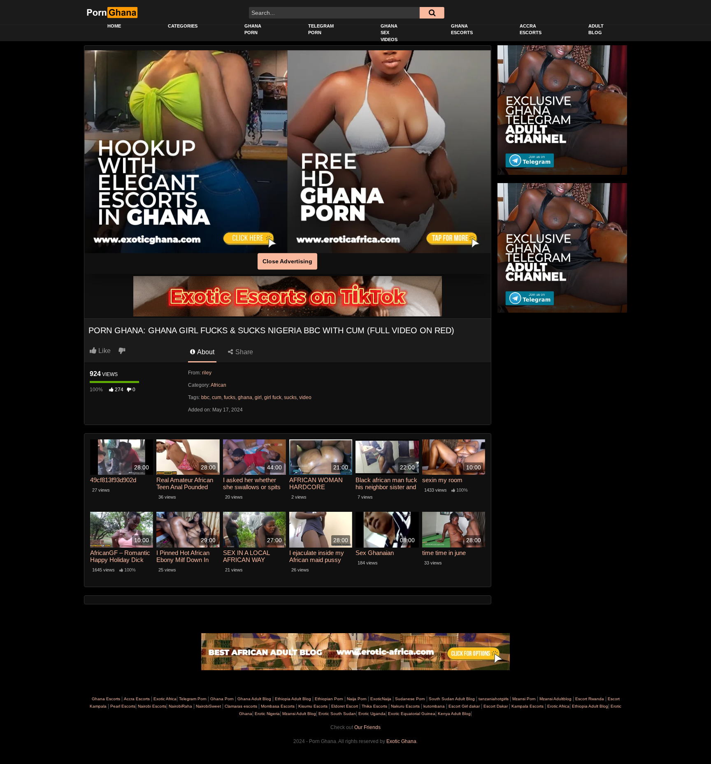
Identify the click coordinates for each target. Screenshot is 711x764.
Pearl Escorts (122, 706)
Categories (183, 25)
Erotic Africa (557, 706)
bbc (205, 397)
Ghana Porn (252, 29)
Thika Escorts (374, 706)
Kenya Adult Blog (454, 713)
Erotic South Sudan (336, 713)
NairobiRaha (180, 706)
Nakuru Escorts (405, 706)
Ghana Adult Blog (254, 699)
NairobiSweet (208, 706)
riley (206, 373)
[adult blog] (355, 652)
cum (216, 397)
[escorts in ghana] (186, 151)
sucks (290, 397)
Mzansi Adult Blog (298, 713)
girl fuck (272, 397)
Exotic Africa (165, 699)
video (305, 397)
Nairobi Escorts (152, 706)
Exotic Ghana (401, 741)
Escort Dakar (495, 706)
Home (114, 25)
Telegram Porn (321, 29)
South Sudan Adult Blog (452, 699)
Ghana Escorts (462, 29)
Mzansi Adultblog (555, 699)
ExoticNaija (380, 699)
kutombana (434, 706)
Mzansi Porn (524, 699)
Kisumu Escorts (313, 706)
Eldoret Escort (344, 706)
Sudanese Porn (410, 699)
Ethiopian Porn (329, 699)
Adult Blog (596, 29)
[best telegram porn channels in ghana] (562, 110)
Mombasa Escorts (278, 706)
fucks (229, 397)
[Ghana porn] (389, 151)
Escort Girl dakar (464, 706)
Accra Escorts (530, 29)
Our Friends (367, 727)
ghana (245, 397)
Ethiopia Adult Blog (293, 699)
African (218, 385)
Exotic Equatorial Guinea (411, 713)
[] (432, 13)
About (205, 351)
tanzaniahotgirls (494, 699)
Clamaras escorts (241, 706)
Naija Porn (357, 699)
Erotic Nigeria (266, 713)
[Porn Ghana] (111, 12)
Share (243, 351)
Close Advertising (287, 261)
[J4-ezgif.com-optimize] (287, 296)
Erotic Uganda (371, 713)
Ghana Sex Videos (389, 32)
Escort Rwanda (589, 699)
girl (258, 397)
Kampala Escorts (527, 706)
